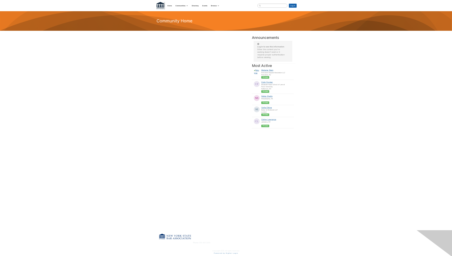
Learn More (231, 247)
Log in (292, 6)
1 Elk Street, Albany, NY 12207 (204, 246)
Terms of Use (266, 245)
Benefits (230, 245)
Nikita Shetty (267, 96)
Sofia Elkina (266, 107)
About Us (264, 243)
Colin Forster (267, 82)
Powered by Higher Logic (226, 253)
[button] (182, 5)
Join (228, 243)
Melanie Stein (267, 70)
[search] (259, 5)
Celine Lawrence (268, 119)
